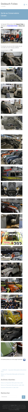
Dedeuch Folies (9, 3)
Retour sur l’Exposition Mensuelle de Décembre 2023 (12, 375)
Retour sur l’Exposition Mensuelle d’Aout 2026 (12, 382)
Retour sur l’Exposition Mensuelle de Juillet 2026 (12, 385)
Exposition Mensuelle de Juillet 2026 (9, 387)
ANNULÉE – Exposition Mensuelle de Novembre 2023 (13, 370)
